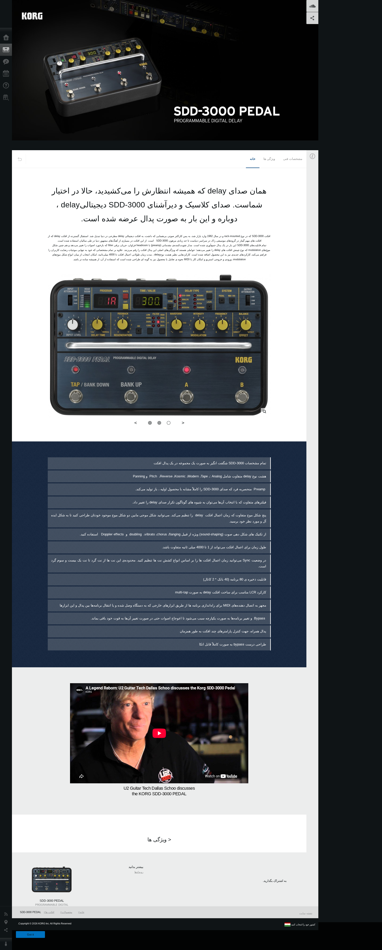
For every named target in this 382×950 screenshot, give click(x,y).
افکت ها (49, 912)
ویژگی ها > (159, 840)
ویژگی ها (269, 159)
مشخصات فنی (292, 159)
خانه (252, 159)
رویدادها (138, 872)
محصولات (67, 912)
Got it (30, 934)
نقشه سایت (305, 913)
